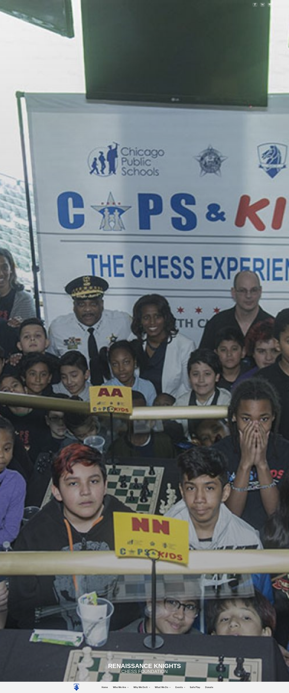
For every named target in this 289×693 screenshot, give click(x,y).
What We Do (161, 687)
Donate (209, 687)
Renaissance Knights (144, 666)
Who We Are (119, 687)
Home (105, 687)
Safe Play (195, 687)
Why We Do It (140, 687)
